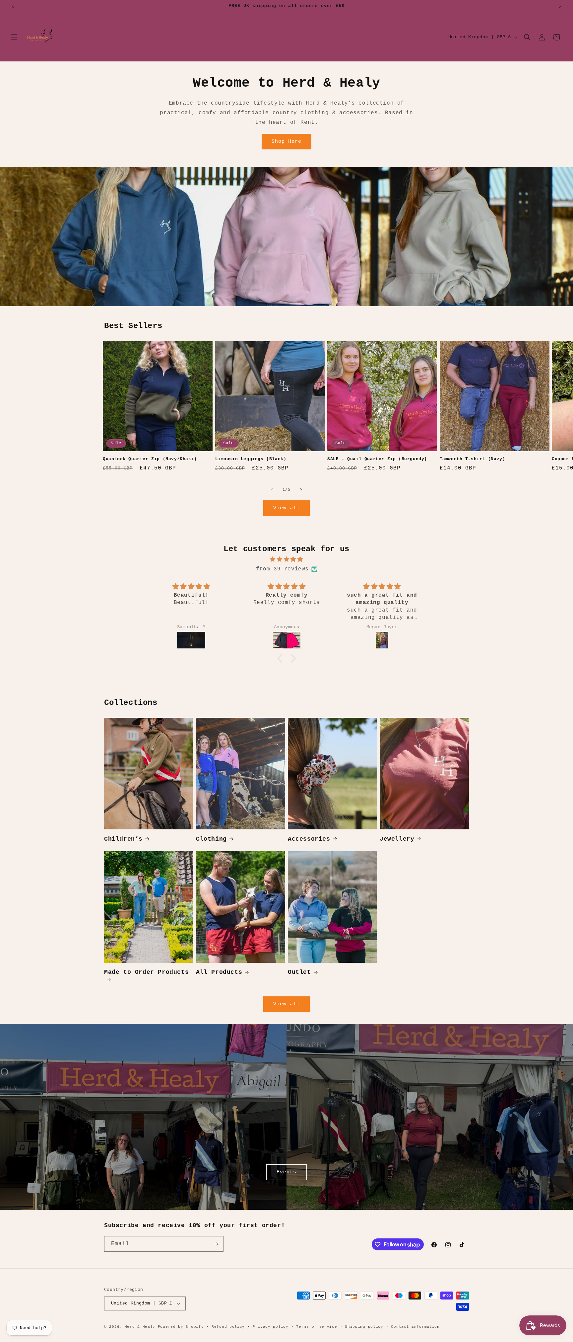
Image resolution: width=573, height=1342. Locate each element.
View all (286, 508)
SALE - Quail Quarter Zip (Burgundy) (377, 459)
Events (286, 1172)
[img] (286, 559)
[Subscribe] (216, 1244)
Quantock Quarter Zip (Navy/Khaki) (150, 459)
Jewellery (397, 839)
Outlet (299, 972)
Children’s (123, 839)
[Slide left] (272, 489)
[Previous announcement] (13, 6)
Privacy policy (270, 1327)
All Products (219, 972)
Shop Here (286, 141)
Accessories (309, 839)
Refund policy (228, 1327)
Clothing (211, 839)
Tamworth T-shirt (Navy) (472, 459)
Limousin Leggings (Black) (250, 459)
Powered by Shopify (181, 1327)
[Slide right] (301, 489)
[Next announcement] (560, 6)
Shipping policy (364, 1327)
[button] (14, 37)
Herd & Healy (140, 1327)
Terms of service (316, 1327)
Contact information (415, 1327)
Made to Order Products (146, 972)
